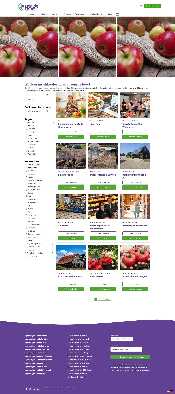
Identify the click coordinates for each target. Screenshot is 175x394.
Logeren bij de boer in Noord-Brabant (38, 356)
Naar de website (71, 136)
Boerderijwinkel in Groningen (78, 349)
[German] (171, 391)
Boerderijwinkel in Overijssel (78, 363)
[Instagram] (170, 5)
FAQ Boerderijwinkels (75, 377)
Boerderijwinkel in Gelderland (79, 346)
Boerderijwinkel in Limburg (78, 353)
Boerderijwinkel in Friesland (78, 342)
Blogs (110, 14)
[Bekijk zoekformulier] (141, 6)
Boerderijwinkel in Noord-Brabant (80, 356)
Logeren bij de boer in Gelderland (37, 346)
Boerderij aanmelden (152, 6)
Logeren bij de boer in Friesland (36, 342)
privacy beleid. (146, 370)
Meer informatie (71, 132)
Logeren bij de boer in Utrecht (36, 367)
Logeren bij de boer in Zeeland (36, 373)
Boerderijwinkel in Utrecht (77, 367)
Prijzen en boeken (71, 187)
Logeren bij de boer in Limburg (36, 353)
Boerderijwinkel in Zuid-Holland (79, 370)
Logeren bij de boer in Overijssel (36, 363)
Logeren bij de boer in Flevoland (36, 339)
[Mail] (38, 389)
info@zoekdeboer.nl (67, 388)
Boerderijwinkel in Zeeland (77, 373)
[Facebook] (164, 5)
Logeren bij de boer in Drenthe (36, 335)
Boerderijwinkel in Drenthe (78, 335)
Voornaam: (114, 335)
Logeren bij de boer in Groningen (37, 349)
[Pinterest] (34, 389)
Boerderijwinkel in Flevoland (78, 339)
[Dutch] (117, 14)
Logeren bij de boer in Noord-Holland (38, 360)
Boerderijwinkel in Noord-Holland (80, 360)
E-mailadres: (115, 346)
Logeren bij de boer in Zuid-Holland (38, 370)
